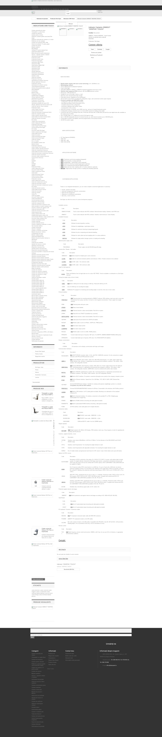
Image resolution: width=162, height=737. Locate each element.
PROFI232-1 (65, 388)
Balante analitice (36, 47)
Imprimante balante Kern (38, 51)
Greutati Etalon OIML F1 (38, 289)
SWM (63, 289)
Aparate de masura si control (39, 244)
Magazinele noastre (40, 356)
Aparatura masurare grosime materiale (41, 265)
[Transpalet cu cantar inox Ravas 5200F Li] (36, 397)
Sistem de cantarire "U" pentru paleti (40, 44)
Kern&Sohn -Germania (40, 374)
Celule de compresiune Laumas (39, 182)
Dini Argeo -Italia (39, 367)
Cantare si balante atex (37, 310)
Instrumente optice (36, 294)
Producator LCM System (38, 100)
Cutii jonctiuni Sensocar (37, 157)
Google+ (107, 49)
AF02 (64, 223)
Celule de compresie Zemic (38, 113)
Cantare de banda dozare (38, 315)
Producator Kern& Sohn (37, 59)
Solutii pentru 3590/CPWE (38, 65)
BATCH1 (65, 238)
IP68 (33, 162)
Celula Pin (34, 194)
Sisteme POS (35, 322)
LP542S (63, 307)
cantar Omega (35, 594)
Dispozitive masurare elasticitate (40, 250)
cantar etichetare (43, 594)
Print (92, 57)
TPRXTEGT (64, 300)
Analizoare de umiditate (37, 242)
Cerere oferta (95, 45)
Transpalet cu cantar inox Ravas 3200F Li (47, 407)
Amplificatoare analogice (38, 95)
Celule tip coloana (36, 139)
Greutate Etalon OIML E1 (38, 285)
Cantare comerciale (36, 227)
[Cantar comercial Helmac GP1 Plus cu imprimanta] (36, 532)
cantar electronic (36, 590)
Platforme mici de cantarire (38, 41)
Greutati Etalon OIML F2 (38, 291)
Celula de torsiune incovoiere (39, 154)
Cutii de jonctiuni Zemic (37, 110)
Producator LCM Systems (38, 201)
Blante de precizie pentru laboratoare (41, 53)
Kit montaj (34, 119)
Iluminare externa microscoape (39, 307)
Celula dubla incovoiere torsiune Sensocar (42, 151)
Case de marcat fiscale (37, 338)
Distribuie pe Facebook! (96, 55)
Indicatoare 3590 (36, 63)
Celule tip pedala (36, 195)
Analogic (34, 160)
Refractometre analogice (38, 301)
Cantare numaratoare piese (38, 219)
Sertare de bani (35, 330)
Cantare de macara (36, 45)
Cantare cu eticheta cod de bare (39, 230)
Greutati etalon (35, 279)
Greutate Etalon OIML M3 (38, 283)
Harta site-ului (52, 664)
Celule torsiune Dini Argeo (38, 138)
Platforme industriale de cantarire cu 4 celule (42, 39)
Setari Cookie (50, 668)
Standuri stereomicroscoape (38, 304)
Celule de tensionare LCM (38, 209)
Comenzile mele (69, 653)
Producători (38, 363)
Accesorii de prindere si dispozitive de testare (43, 251)
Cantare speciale (36, 276)
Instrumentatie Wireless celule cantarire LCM (43, 216)
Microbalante (35, 48)
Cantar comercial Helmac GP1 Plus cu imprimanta (47, 530)
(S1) (70, 255)
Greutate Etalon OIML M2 (38, 282)
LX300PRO (64, 328)
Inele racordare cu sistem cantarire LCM (41, 206)
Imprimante (34, 321)
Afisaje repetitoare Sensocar (38, 82)
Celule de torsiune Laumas (38, 188)
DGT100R (64, 430)
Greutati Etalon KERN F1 (38, 292)
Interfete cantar (35, 76)
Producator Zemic (36, 57)
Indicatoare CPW (36, 66)
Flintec (36, 369)
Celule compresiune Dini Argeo (39, 132)
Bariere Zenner (35, 144)
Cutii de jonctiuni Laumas (38, 200)
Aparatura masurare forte (38, 245)
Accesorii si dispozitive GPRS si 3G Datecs (42, 332)
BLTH (63, 396)
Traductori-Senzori (36, 312)
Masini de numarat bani (37, 325)
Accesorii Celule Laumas (38, 197)
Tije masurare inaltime (37, 226)
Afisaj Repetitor (35, 89)
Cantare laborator (36, 339)
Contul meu (69, 651)
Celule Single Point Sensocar (39, 147)
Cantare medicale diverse (38, 222)
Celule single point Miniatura (38, 122)
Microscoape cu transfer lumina (39, 295)
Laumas (37, 377)
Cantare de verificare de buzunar (40, 272)
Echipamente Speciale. (37, 262)
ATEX (33, 159)
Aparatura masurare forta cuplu (39, 263)
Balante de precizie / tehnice (39, 232)
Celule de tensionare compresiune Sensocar (42, 153)
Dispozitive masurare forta (38, 247)
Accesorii (34, 241)
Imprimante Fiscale (36, 319)
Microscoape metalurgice (38, 297)
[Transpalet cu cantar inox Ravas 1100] (42, 421)
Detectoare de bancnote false (39, 329)
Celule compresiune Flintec (38, 171)
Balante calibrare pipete (37, 235)
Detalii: (62, 540)
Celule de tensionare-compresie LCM (41, 204)
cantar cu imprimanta (41, 591)
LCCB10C (64, 264)
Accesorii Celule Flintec (37, 169)
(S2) (68, 283)
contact (100, 10)
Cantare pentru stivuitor (37, 35)
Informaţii (37, 347)
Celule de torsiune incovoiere (39, 118)
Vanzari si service (36, 336)
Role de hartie (35, 333)
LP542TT (64, 310)
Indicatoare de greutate (37, 56)
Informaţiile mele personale (72, 660)
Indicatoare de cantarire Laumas (39, 85)
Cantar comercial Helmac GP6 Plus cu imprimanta (47, 481)
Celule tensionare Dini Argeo (38, 136)
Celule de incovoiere (37, 191)
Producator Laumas (36, 83)
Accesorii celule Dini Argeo (38, 130)
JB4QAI (63, 482)
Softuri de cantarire (36, 77)
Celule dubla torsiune (37, 133)
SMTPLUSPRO (65, 316)
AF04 (64, 229)
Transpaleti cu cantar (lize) (38, 32)
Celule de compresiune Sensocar (40, 150)
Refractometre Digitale (37, 303)
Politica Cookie (39, 354)
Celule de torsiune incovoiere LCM (40, 210)
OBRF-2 (63, 361)
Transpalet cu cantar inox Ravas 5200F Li (47, 393)
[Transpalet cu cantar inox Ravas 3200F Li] (36, 410)
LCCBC (63, 258)
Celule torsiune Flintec (37, 176)
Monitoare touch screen (37, 327)
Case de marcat (35, 318)
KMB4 (63, 469)
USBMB (63, 392)
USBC (63, 283)
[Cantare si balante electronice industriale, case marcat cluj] (81, 2)
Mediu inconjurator (36, 268)
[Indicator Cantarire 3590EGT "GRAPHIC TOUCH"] (63, 32)
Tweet (92, 49)
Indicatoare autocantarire (38, 72)
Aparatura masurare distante (38, 256)
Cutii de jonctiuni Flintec (37, 177)
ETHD (63, 380)
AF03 (64, 226)
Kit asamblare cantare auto (38, 142)
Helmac (37, 372)
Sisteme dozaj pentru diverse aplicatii (41, 88)
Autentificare (35, 6)
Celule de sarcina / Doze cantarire (40, 106)
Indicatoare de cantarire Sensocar (40, 80)
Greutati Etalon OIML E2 (38, 286)
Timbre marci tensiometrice (38, 121)
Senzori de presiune (36, 313)
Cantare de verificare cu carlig (39, 274)
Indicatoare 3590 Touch (37, 62)
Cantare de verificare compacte (39, 271)
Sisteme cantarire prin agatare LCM (40, 207)
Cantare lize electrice (37, 33)
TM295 (63, 325)
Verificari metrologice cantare (39, 277)
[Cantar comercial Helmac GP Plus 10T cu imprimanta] (42, 544)
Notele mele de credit (70, 655)
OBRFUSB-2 (65, 367)
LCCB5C (64, 261)
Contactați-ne (35, 7)
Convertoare (35, 91)
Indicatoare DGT (36, 69)
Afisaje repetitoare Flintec (38, 97)
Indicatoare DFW (36, 68)
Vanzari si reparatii (36, 229)
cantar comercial (44, 590)
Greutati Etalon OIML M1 (38, 280)
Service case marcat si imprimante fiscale (42, 335)
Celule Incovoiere (36, 135)
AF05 (64, 232)
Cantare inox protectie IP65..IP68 (40, 42)
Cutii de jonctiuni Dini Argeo (38, 127)
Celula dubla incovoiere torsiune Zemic (41, 116)
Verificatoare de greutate (38, 341)
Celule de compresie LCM (38, 203)
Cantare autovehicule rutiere (38, 30)
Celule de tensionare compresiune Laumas (42, 185)
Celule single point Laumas (38, 180)
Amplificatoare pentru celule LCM (40, 215)
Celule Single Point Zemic (38, 109)
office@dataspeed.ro (111, 665)
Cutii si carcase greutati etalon (39, 288)
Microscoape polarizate (37, 298)
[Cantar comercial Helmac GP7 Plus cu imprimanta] (42, 452)
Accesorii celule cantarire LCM (39, 218)
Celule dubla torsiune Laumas (39, 189)
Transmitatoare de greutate (38, 86)
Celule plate (34, 172)
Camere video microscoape (38, 306)
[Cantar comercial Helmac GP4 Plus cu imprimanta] (42, 496)
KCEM (63, 274)
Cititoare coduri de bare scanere (39, 324)
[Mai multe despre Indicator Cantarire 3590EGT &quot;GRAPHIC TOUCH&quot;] (42, 607)
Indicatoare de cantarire (37, 98)
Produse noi (38, 389)
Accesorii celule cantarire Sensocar (40, 156)
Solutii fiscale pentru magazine (39, 316)
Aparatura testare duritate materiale (40, 257)
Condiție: (91, 33)
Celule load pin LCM (36, 212)
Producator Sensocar (37, 79)
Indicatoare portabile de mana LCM (40, 103)
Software (34, 253)
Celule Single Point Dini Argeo (39, 126)
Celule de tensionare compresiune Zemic (42, 112)
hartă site (100, 12)
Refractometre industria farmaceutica (41, 309)
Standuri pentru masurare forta (39, 248)
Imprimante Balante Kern (38, 236)
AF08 (64, 235)
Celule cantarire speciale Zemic (39, 115)
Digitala (33, 165)
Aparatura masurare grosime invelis (40, 254)
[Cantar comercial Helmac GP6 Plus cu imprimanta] (36, 483)
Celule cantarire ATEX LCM (38, 213)
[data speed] (47, 12)
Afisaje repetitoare (36, 71)
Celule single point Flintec (38, 168)
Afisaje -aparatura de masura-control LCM (42, 104)
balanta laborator (40, 593)
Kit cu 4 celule (35, 141)
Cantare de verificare (37, 269)
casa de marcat (48, 593)
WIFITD (63, 376)
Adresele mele (69, 658)
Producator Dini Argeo (37, 60)
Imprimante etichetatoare (38, 74)
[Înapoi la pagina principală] (33, 19)
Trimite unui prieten (96, 52)
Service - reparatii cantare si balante (40, 54)
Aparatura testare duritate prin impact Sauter (42, 259)
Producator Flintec (36, 94)
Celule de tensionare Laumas (39, 183)
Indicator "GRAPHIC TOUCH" (66, 564)
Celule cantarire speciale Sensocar (40, 148)
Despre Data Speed (40, 351)
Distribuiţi (99, 49)
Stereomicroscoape (36, 300)
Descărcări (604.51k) (69, 569)
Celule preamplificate (37, 198)
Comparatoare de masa (37, 233)
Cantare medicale (36, 221)
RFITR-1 (64, 372)
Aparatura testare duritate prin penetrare (41, 260)
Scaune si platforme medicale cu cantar (41, 224)
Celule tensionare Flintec (38, 174)
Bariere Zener (35, 92)
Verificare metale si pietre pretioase (40, 266)
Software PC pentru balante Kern (40, 50)
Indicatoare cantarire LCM (38, 101)
